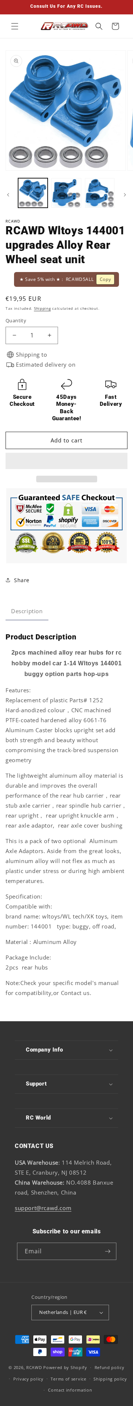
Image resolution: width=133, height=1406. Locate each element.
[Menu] (15, 26)
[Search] (99, 26)
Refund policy (110, 1367)
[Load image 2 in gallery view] (66, 193)
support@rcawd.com (43, 1208)
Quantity (16, 320)
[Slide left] (8, 195)
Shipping (42, 308)
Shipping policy (110, 1379)
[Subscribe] (108, 1251)
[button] (66, 461)
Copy (105, 279)
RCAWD (34, 1367)
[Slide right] (125, 195)
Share (22, 580)
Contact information (70, 1390)
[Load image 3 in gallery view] (100, 193)
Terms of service (68, 1379)
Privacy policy (28, 1379)
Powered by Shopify (65, 1367)
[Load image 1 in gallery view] (33, 193)
